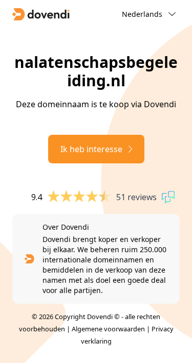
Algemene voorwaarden (108, 328)
